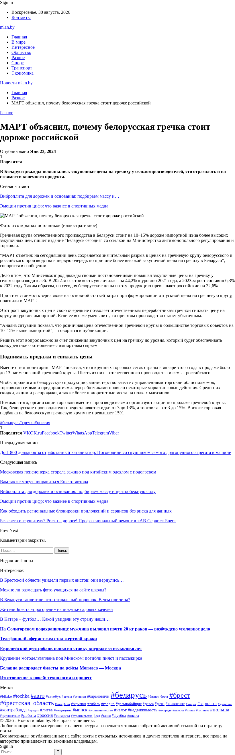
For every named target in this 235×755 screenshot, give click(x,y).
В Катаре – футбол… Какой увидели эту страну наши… (55, 619)
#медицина (63, 710)
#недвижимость (142, 709)
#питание (202, 710)
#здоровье (225, 704)
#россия (42, 422)
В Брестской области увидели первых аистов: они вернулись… (62, 580)
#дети (159, 703)
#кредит (33, 710)
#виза (58, 704)
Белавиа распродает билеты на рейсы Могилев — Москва (60, 667)
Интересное (23, 47)
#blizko (6, 696)
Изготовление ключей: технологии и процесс (46, 677)
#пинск (190, 710)
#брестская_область (27, 703)
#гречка (27, 422)
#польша (219, 710)
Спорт (17, 62)
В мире (18, 42)
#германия (78, 704)
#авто (38, 695)
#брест (179, 695)
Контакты (21, 17)
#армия (67, 696)
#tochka (21, 696)
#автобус (53, 696)
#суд (97, 715)
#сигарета (62, 715)
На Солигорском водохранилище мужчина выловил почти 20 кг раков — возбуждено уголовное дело (105, 628)
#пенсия (178, 710)
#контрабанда (13, 709)
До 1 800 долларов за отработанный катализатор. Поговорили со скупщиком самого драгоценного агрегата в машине (115, 452)
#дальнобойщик (129, 704)
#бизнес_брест (158, 696)
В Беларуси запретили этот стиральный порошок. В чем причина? (65, 599)
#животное (175, 703)
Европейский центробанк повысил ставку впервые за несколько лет (71, 648)
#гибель (93, 704)
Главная (19, 36)
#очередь (164, 710)
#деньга (148, 704)
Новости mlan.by (16, 82)
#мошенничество (101, 710)
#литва (46, 710)
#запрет (191, 704)
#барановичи (98, 696)
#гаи (67, 704)
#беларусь (9, 422)
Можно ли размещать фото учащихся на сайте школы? (53, 589)
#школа (133, 715)
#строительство (82, 715)
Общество (21, 52)
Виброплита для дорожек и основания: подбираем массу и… (59, 196)
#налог (120, 710)
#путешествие (10, 716)
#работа (28, 715)
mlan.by (7, 27)
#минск (80, 709)
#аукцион (79, 696)
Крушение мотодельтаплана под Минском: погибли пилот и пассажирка (71, 658)
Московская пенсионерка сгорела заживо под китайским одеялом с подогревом (78, 471)
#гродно (108, 704)
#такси (106, 716)
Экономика (22, 73)
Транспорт (21, 67)
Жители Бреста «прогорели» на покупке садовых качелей (56, 609)
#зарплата (207, 703)
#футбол (119, 715)
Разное (18, 57)
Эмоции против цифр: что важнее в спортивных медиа (54, 205)
